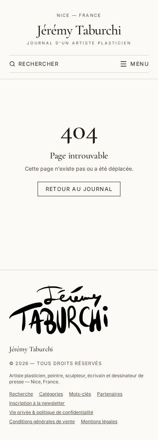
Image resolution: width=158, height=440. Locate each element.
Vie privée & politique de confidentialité (51, 412)
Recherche (21, 394)
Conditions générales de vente (42, 421)
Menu (139, 63)
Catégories (51, 394)
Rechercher (38, 63)
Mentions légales (99, 421)
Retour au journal (79, 189)
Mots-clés (80, 394)
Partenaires (109, 394)
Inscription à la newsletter (37, 403)
